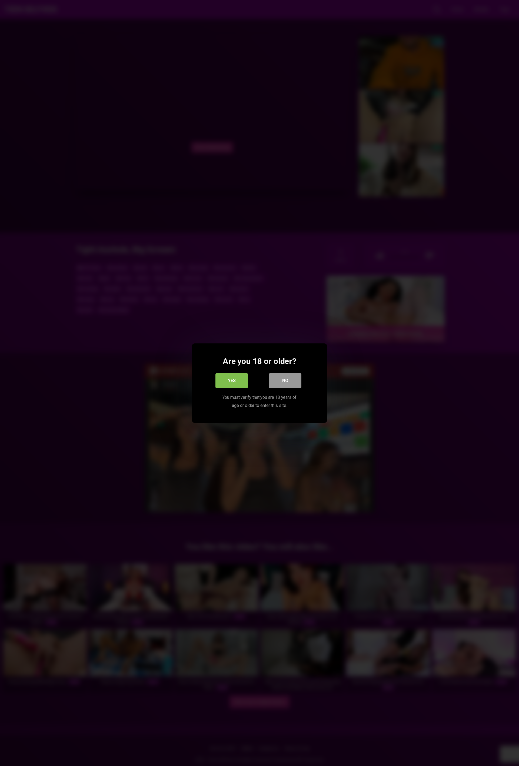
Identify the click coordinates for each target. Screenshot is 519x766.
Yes (232, 380)
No (285, 380)
